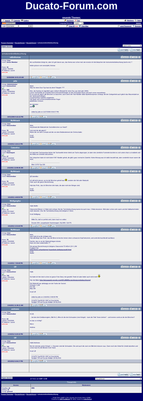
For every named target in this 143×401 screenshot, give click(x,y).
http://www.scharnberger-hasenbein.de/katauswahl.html (50, 250)
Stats (139, 20)
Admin (138, 23)
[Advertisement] (71, 34)
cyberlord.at (87, 399)
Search (7, 20)
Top (78, 20)
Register (138, 26)
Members (130, 20)
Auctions (70, 20)
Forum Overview (7, 43)
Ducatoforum (20, 43)
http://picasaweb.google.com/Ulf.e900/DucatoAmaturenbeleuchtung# (65, 280)
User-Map (84, 26)
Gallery (26, 20)
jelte (32, 388)
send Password (125, 26)
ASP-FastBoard (65, 399)
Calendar (17, 20)
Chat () (72, 26)
